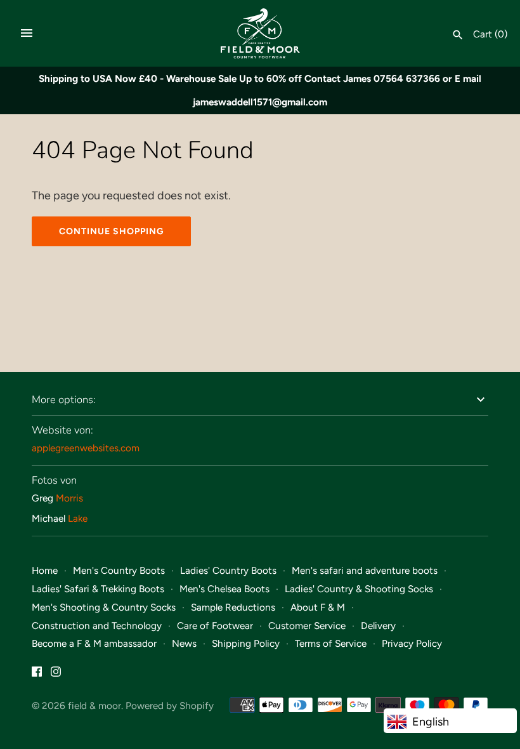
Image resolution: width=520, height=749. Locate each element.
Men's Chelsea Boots (224, 589)
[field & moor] (260, 33)
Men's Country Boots (119, 570)
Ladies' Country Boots (228, 570)
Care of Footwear (215, 626)
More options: (64, 399)
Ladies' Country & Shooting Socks (359, 589)
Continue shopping (111, 231)
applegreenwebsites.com (86, 448)
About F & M (317, 607)
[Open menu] (27, 33)
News (184, 643)
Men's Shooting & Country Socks (104, 607)
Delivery (378, 626)
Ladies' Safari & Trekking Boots (98, 589)
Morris (69, 498)
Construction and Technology (97, 626)
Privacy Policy (412, 643)
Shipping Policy (246, 643)
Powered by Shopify (170, 705)
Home (45, 570)
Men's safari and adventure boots (365, 570)
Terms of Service (331, 643)
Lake (78, 518)
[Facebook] (37, 675)
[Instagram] (56, 675)
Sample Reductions (233, 607)
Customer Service (307, 626)
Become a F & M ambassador (94, 643)
